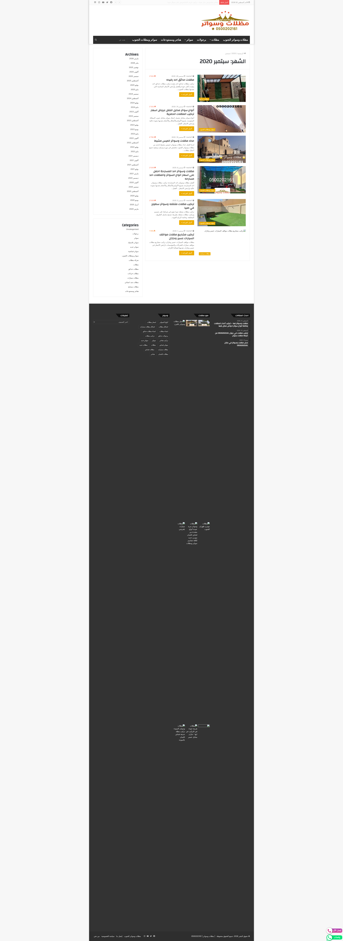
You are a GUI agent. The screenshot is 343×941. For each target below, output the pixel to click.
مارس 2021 (134, 173)
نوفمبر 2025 (134, 67)
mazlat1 (189, 76)
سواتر (189, 39)
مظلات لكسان (163, 354)
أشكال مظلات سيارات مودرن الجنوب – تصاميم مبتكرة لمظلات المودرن (191, 2)
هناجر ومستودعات (171, 39)
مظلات (215, 39)
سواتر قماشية (133, 251)
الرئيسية (240, 53)
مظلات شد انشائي (132, 282)
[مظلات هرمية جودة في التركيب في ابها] (191, 731)
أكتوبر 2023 (134, 112)
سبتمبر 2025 (134, 76)
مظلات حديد (143, 345)
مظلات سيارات (133, 278)
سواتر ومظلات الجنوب (144, 39)
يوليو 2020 (134, 196)
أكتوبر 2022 (134, 138)
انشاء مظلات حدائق (149, 331)
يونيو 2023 (134, 129)
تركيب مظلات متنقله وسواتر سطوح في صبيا (173, 206)
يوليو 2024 (134, 103)
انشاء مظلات (163, 331)
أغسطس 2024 (133, 98)
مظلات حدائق (133, 269)
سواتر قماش (163, 345)
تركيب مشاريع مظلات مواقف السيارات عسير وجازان (176, 236)
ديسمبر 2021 (133, 156)
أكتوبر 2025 (134, 72)
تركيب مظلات (149, 336)
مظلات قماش (149, 350)
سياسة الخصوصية (107, 936)
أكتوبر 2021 (134, 160)
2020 (234, 53)
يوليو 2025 (134, 85)
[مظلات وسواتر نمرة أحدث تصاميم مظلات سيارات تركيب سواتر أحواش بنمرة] (204, 323)
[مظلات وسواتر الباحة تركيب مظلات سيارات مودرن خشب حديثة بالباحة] (191, 323)
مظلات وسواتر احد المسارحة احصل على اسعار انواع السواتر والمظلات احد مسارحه (171, 175)
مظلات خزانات (133, 273)
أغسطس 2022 (133, 142)
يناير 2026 (135, 63)
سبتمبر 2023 (134, 116)
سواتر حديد (134, 247)
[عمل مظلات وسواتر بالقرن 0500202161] (179, 420)
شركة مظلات (134, 260)
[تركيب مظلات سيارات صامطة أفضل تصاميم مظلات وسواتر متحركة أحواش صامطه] (204, 825)
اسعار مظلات (151, 322)
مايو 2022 (135, 151)
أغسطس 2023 (133, 120)
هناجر (153, 354)
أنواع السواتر (164, 322)
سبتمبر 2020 (134, 187)
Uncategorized (132, 229)
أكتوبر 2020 (134, 182)
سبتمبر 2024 (134, 94)
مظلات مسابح (133, 287)
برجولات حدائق (163, 336)
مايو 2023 (135, 134)
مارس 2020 (134, 209)
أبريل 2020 (134, 204)
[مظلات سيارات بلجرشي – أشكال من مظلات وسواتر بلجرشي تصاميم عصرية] (179, 622)
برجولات (201, 39)
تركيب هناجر (164, 340)
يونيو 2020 (134, 200)
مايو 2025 (135, 89)
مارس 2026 (134, 58)
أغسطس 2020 (133, 191)
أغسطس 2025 (133, 81)
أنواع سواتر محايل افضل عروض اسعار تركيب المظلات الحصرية (172, 112)
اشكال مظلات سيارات (147, 327)
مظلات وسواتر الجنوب (235, 39)
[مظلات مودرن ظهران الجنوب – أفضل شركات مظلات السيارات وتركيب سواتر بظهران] (204, 622)
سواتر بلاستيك (133, 242)
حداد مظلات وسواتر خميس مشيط (174, 140)
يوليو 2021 (135, 169)
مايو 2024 (135, 107)
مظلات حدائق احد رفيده (180, 79)
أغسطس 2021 (133, 165)
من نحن (97, 936)
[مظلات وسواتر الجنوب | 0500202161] (225, 20)
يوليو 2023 (134, 125)
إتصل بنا (119, 936)
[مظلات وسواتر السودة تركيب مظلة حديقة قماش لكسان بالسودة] (179, 825)
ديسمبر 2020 (133, 178)
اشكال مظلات (163, 327)
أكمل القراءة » (186, 94)
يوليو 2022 (134, 147)
